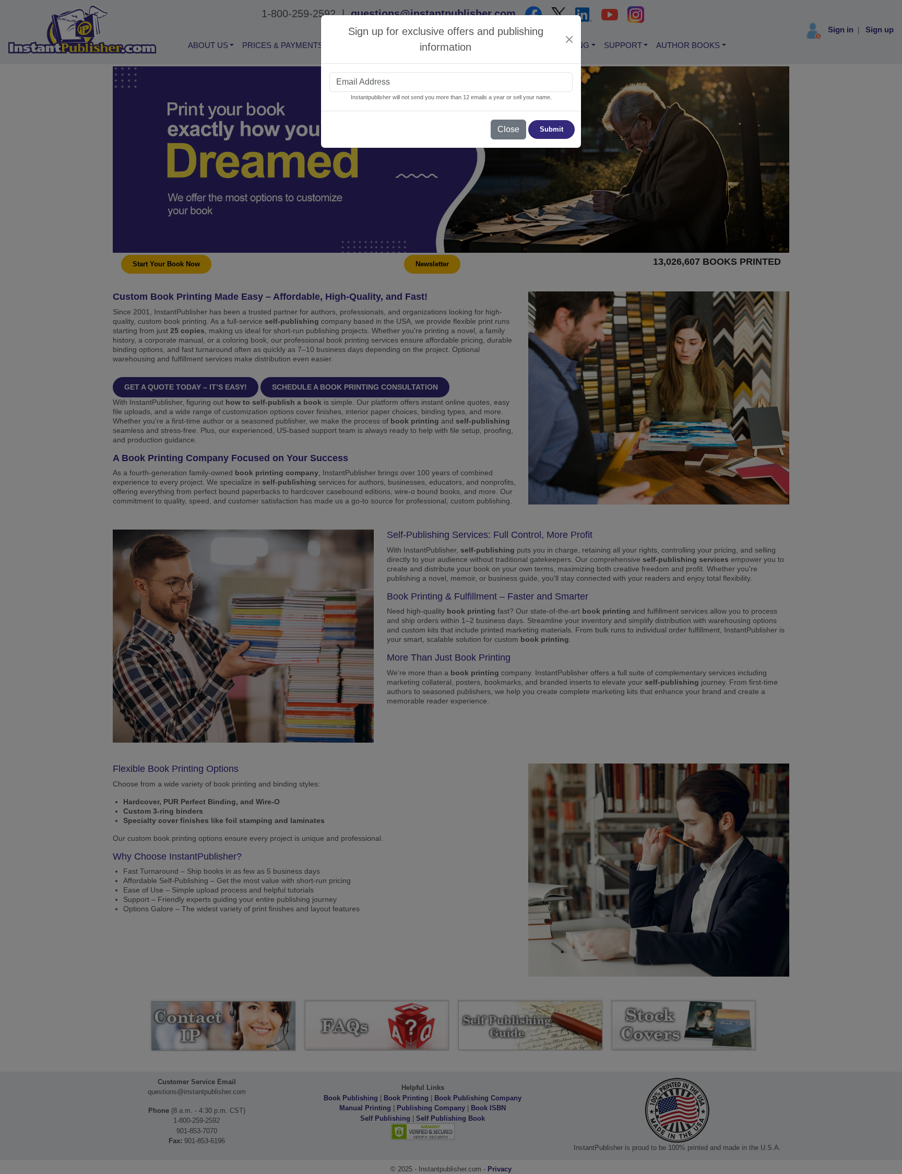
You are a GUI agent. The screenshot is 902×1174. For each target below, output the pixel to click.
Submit (551, 129)
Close (508, 129)
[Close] (569, 39)
